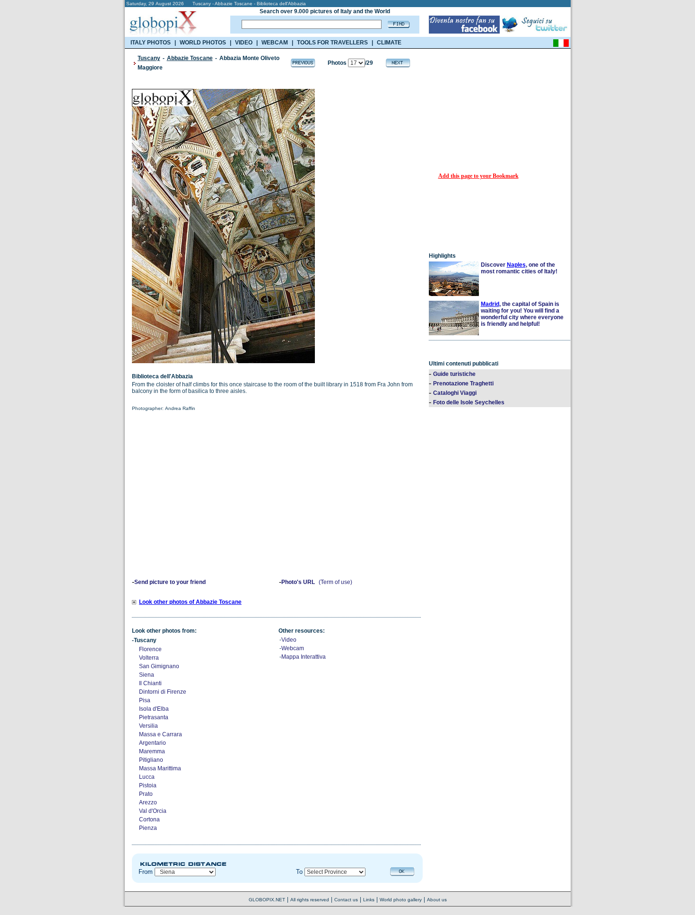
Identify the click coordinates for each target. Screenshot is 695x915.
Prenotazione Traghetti (463, 383)
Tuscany (149, 58)
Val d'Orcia (152, 811)
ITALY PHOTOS (150, 42)
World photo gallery (401, 899)
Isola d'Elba (154, 709)
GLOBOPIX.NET (267, 899)
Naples (516, 264)
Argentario (152, 743)
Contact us (346, 899)
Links (368, 899)
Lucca (147, 777)
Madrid (490, 304)
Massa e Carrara (160, 734)
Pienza (148, 828)
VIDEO (243, 42)
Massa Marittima (160, 768)
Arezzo (148, 802)
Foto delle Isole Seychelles (468, 402)
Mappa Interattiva (303, 657)
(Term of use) (335, 582)
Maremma (152, 751)
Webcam (292, 648)
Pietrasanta (153, 717)
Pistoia (147, 785)
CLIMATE (389, 42)
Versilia (148, 726)
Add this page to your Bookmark (478, 176)
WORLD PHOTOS (203, 42)
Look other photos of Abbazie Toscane (190, 602)
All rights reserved (309, 899)
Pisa (144, 700)
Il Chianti (150, 683)
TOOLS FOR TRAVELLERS (332, 42)
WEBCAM (274, 42)
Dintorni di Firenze (162, 691)
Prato (146, 794)
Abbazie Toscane (190, 58)
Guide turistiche (454, 374)
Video (288, 639)
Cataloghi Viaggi (455, 393)
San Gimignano (159, 666)
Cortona (149, 819)
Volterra (149, 657)
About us (437, 899)
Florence (150, 649)
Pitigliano (151, 760)
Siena (146, 674)
